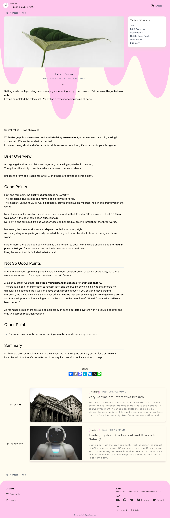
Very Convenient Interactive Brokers (116, 396)
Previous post (16, 443)
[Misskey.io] (118, 500)
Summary (135, 43)
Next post (13, 404)
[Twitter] (132, 500)
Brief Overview (137, 29)
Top (132, 25)
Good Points (136, 32)
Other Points (136, 39)
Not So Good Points (140, 36)
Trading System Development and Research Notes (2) (122, 437)
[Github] (125, 500)
